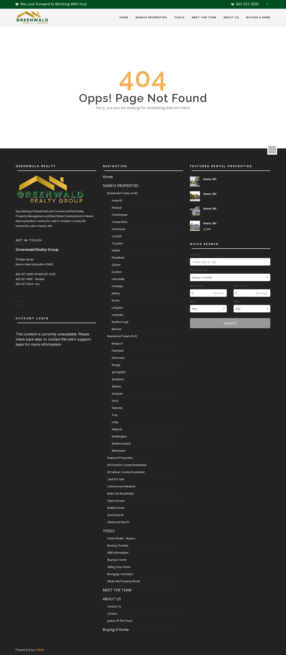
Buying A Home (258, 17)
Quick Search (115, 515)
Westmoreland (121, 443)
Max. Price (240, 286)
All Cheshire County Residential (126, 465)
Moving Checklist (117, 545)
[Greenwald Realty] (32, 17)
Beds (193, 301)
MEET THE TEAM (204, 17)
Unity (115, 422)
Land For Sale (115, 479)
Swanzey (117, 408)
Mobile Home (115, 508)
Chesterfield (119, 222)
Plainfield (117, 351)
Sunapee (117, 393)
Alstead (116, 208)
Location (195, 254)
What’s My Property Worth (123, 581)
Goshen (117, 272)
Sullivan (116, 386)
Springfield (118, 372)
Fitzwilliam (118, 258)
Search (230, 323)
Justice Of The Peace (120, 621)
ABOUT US (231, 17)
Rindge (116, 365)
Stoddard (118, 379)
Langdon (117, 308)
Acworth (117, 200)
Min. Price (196, 286)
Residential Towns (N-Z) (122, 336)
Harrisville (118, 279)
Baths (237, 301)
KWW (40, 650)
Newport (117, 343)
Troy (115, 415)
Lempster (118, 315)
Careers (112, 613)
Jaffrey (116, 293)
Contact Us (114, 606)
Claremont (118, 229)
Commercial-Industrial (121, 486)
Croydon (117, 243)
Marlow (116, 329)
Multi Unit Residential (120, 493)
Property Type (199, 270)
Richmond (118, 358)
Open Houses (116, 501)
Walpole (117, 429)
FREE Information (117, 553)
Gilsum (116, 265)
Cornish (117, 236)
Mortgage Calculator (120, 574)
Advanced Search (118, 522)
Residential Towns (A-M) (122, 193)
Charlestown (120, 215)
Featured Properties (120, 458)
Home (124, 17)
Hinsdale (117, 286)
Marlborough (120, 322)
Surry (115, 401)
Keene (116, 300)
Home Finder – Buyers (121, 538)
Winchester (119, 451)
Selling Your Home (118, 567)
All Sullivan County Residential (126, 472)
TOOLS (179, 17)
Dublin (116, 250)
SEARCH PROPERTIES (151, 17)
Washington (119, 436)
